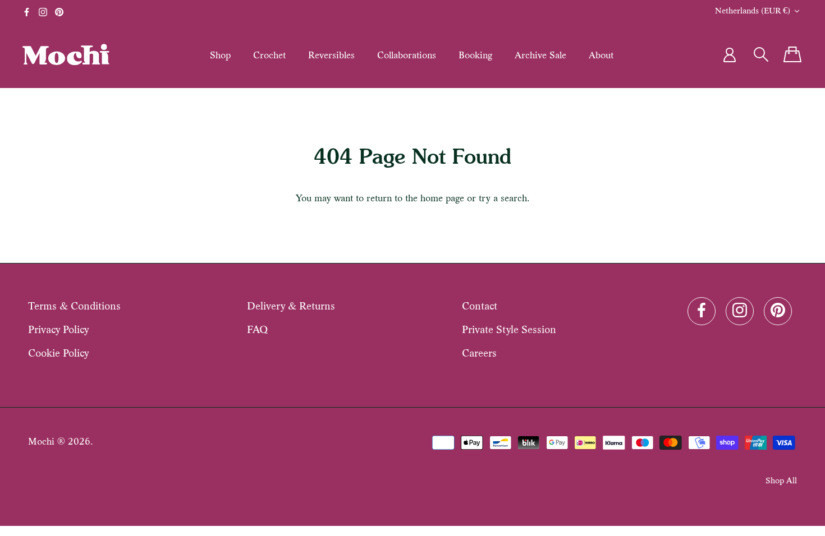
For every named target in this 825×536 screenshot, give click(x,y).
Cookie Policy (58, 352)
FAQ (257, 329)
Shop (220, 55)
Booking (475, 55)
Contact (479, 305)
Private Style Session (509, 329)
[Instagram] (43, 12)
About (601, 55)
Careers (479, 352)
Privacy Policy (58, 329)
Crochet (269, 55)
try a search (503, 198)
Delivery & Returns (291, 305)
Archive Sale (540, 55)
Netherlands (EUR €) (752, 10)
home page (442, 198)
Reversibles (331, 55)
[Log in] (729, 55)
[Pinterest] (59, 12)
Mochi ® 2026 (59, 441)
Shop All (781, 480)
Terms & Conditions (74, 305)
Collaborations (406, 55)
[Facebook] (26, 12)
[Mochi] (65, 54)
